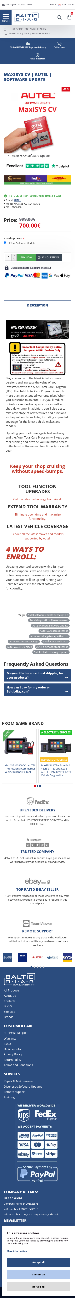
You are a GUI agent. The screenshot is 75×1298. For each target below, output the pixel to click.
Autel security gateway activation (49, 636)
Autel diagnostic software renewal (49, 620)
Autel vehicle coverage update (51, 652)
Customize (38, 1274)
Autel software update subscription (48, 615)
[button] (35, 786)
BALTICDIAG (7, 963)
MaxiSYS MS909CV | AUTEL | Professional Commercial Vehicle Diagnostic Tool (20, 769)
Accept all (38, 1262)
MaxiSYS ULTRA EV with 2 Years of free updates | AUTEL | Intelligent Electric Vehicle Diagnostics (56, 770)
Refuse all (38, 1286)
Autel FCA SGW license (55, 641)
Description (37, 305)
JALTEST (52, 963)
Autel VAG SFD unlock (19, 647)
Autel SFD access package (23, 641)
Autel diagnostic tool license (52, 647)
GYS (67, 963)
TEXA (22, 963)
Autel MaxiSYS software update (50, 625)
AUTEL (17, 200)
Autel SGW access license (54, 630)
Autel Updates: (13, 238)
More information (17, 1251)
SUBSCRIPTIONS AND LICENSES (29, 29)
